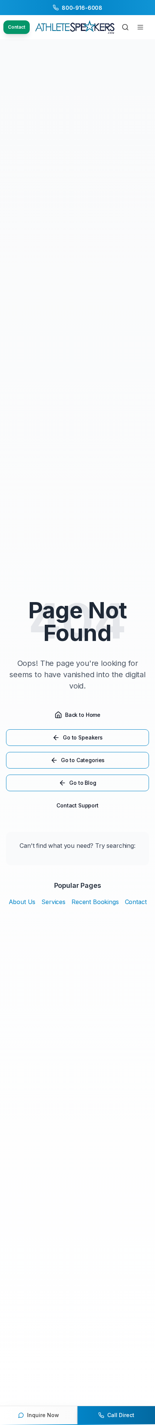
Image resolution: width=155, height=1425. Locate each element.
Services (53, 902)
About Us (22, 902)
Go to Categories (83, 760)
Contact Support (77, 805)
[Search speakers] (125, 27)
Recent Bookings (95, 902)
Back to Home (82, 715)
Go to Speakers (83, 737)
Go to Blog (82, 783)
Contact (16, 27)
